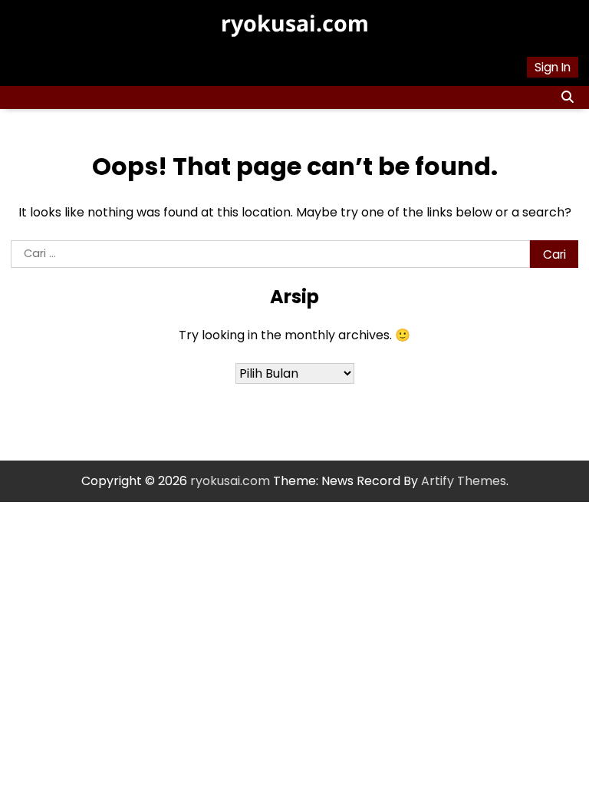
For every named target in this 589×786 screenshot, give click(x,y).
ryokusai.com (295, 23)
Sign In (553, 67)
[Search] (566, 97)
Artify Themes (463, 481)
